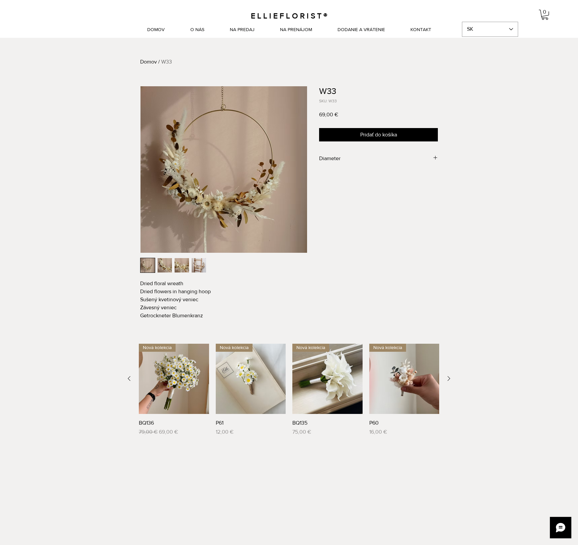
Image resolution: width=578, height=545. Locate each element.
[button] (545, 15)
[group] (289, 389)
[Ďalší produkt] (449, 378)
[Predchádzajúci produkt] (129, 378)
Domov (148, 62)
